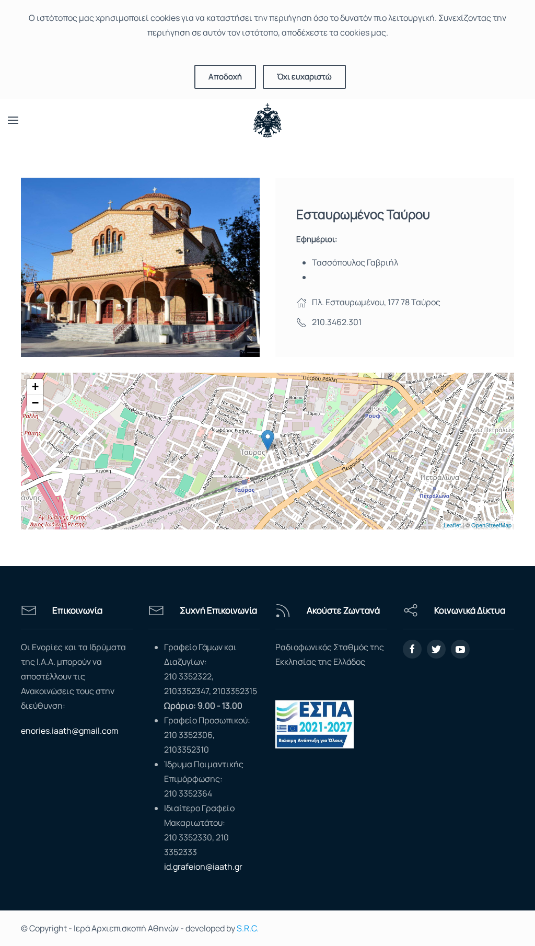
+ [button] (35, 386)
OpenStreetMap (491, 525)
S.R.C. (248, 928)
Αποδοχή (225, 76)
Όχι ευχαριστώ (304, 76)
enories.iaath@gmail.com (70, 730)
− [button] (35, 402)
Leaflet (452, 525)
